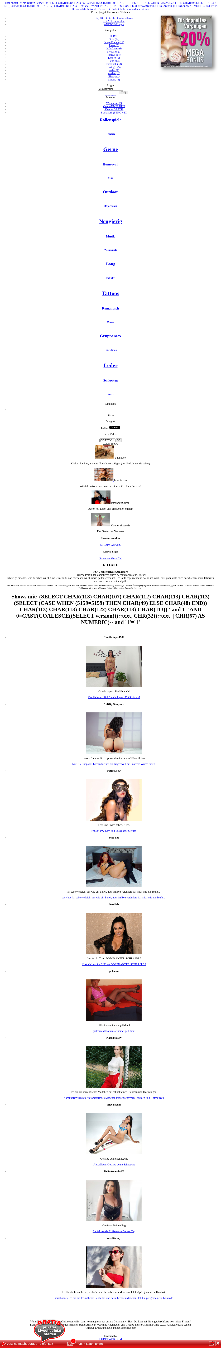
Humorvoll (110, 164)
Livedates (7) (114, 51)
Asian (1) (114, 70)
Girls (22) (114, 39)
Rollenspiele (110, 120)
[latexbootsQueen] (101, 502)
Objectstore (110, 205)
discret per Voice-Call (110, 558)
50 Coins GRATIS (110, 544)
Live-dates (110, 350)
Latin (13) (114, 60)
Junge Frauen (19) (114, 42)
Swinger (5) (114, 67)
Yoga (110, 178)
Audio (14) (114, 73)
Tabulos (110, 278)
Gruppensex (110, 336)
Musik (110, 236)
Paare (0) (114, 45)
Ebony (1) (113, 76)
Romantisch (110, 308)
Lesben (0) (114, 57)
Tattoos (110, 293)
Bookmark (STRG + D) (114, 112)
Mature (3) (114, 79)
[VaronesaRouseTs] (101, 525)
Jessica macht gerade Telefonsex (30, 1343)
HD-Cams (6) (114, 48)
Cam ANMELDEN (114, 106)
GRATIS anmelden (113, 21)
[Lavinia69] (105, 457)
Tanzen (110, 133)
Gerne (110, 149)
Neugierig (110, 221)
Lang (110, 264)
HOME (114, 36)
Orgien (110, 322)
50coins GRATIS (113, 109)
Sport (110, 394)
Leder (111, 365)
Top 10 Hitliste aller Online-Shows (114, 18)
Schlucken (110, 380)
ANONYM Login (114, 24)
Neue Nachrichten (90, 1344)
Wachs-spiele (110, 250)
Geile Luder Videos (114, 410)
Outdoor (110, 192)
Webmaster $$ (114, 103)
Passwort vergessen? (110, 95)
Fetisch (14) (114, 54)
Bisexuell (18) (114, 64)
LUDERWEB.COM (110, 1339)
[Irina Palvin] (104, 480)
